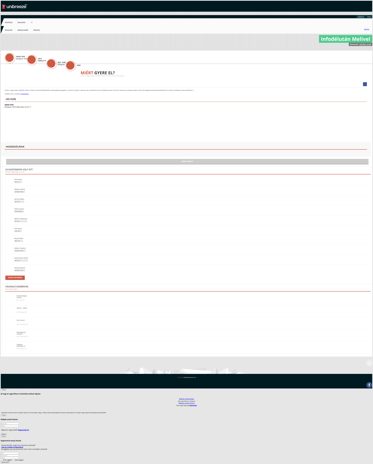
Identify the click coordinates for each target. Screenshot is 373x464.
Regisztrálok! (5, 462)
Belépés (4, 434)
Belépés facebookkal (186, 399)
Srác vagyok (7, 460)
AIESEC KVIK (365, 44)
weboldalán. (25, 94)
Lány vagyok (19, 460)
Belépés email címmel (186, 403)
